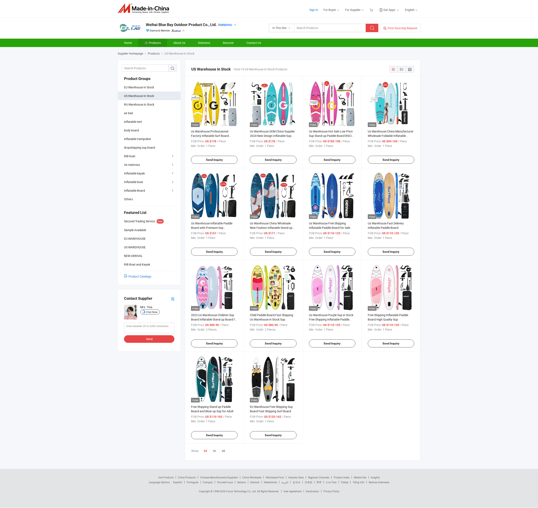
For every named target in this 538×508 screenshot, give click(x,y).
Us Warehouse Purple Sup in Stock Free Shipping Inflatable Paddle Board (331, 319)
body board (131, 130)
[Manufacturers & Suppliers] (145, 8)
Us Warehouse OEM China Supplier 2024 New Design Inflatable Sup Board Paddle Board (272, 135)
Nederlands (270, 482)
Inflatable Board (134, 190)
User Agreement (293, 491)
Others (128, 199)
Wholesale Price (275, 477)
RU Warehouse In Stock (139, 104)
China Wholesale (251, 477)
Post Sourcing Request (402, 28)
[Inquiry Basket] (372, 10)
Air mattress (132, 165)
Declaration (312, 491)
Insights (375, 477)
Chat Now (151, 312)
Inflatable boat (133, 182)
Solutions (204, 43)
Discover (228, 43)
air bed (128, 113)
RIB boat (129, 156)
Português (192, 482)
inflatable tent (133, 122)
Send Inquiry (214, 159)
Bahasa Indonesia (379, 482)
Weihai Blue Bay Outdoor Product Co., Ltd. (181, 24)
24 (205, 451)
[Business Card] (172, 298)
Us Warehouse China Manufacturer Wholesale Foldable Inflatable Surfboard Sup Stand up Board (390, 135)
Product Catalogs (139, 276)
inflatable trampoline (137, 139)
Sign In (313, 10)
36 (214, 451)
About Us (179, 43)
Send (149, 339)
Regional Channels (318, 477)
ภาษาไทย (331, 482)
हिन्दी (319, 482)
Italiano (241, 482)
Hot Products (166, 477)
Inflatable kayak (134, 173)
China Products (187, 477)
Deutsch (255, 482)
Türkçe (344, 482)
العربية (284, 482)
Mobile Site (360, 477)
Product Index (341, 477)
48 (223, 451)
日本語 (308, 482)
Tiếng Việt (358, 482)
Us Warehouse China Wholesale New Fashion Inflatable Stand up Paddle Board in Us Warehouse (271, 227)
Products (155, 43)
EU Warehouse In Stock (139, 87)
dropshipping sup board (139, 147)
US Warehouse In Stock (139, 96)
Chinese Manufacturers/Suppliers (219, 477)
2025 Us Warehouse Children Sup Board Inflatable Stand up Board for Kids (214, 319)
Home (128, 43)
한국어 (296, 482)
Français (208, 482)
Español (177, 482)
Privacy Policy (331, 491)
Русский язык (225, 482)
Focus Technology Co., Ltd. (241, 491)
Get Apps (389, 10)
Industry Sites (296, 477)
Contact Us (254, 43)
